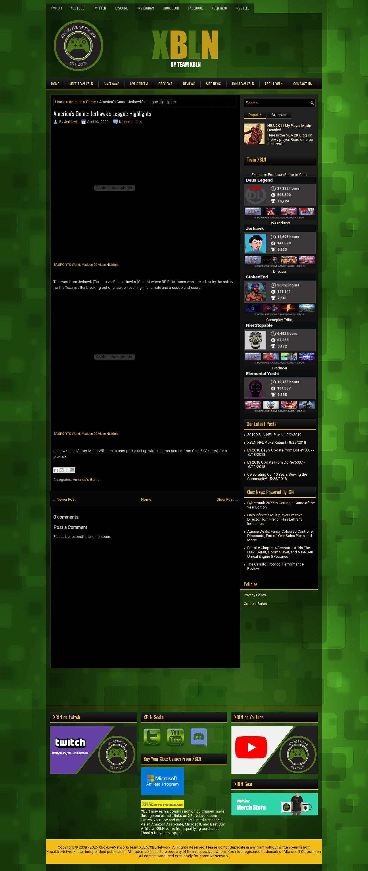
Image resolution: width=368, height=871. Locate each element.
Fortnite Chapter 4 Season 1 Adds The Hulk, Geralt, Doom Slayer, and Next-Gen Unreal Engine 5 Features (280, 552)
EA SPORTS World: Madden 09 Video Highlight (85, 264)
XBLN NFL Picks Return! (266, 442)
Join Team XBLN (243, 83)
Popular (254, 115)
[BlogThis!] (61, 470)
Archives (278, 115)
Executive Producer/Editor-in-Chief (280, 174)
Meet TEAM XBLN (81, 83)
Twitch (56, 7)
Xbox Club (171, 7)
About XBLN (274, 83)
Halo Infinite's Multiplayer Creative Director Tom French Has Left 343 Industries (274, 519)
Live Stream (139, 83)
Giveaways (111, 83)
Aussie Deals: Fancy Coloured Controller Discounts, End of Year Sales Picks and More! (280, 535)
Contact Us (302, 83)
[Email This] (56, 470)
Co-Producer (279, 223)
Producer (279, 368)
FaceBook (195, 7)
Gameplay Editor (280, 320)
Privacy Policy (255, 595)
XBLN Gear (219, 7)
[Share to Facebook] (72, 470)
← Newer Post (64, 499)
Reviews (189, 83)
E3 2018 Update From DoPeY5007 (275, 462)
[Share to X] (67, 470)
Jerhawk (71, 122)
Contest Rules (255, 603)
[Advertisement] (117, 681)
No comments (130, 122)
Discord (121, 7)
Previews (165, 83)
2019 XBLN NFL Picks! (265, 434)
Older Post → (227, 499)
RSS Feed (243, 7)
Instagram (145, 7)
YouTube (77, 7)
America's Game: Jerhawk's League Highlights (102, 113)
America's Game (82, 102)
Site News (213, 83)
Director (279, 271)
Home (55, 83)
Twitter (99, 7)
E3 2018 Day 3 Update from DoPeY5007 (279, 450)
